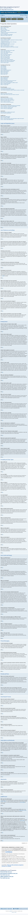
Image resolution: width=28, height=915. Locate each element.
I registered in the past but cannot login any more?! (9, 32)
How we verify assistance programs (15, 864)
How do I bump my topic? (5, 62)
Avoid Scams (10, 9)
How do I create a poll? (4, 53)
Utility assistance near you (6, 876)
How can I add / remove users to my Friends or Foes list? (10, 94)
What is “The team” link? (4, 84)
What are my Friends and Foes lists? (6, 93)
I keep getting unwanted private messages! (7, 89)
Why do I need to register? (5, 27)
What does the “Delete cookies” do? (6, 35)
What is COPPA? (3, 28)
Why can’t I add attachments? (5, 57)
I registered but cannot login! (5, 30)
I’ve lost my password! (4, 33)
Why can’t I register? (4, 29)
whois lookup (22, 820)
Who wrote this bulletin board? (5, 116)
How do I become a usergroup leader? (7, 81)
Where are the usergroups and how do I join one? (8, 80)
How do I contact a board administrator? (7, 119)
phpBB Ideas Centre (22, 810)
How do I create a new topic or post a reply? (8, 50)
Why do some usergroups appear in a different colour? (9, 82)
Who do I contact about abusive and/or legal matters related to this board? (12, 118)
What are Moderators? (4, 78)
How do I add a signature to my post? (6, 52)
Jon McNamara (8, 851)
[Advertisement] (10, 3)
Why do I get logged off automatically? (7, 34)
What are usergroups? (4, 79)
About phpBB (22, 802)
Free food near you (5, 874)
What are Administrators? (5, 77)
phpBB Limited (3, 801)
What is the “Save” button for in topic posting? (8, 60)
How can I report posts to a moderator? (7, 59)
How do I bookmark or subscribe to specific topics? (9, 106)
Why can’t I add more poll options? (6, 54)
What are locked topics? (4, 73)
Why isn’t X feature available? (5, 117)
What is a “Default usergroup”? (5, 83)
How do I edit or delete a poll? (5, 55)
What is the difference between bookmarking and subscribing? (10, 105)
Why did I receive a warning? (5, 58)
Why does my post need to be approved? (7, 61)
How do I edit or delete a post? (5, 51)
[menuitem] (3, 15)
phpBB (3, 275)
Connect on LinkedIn (6, 866)
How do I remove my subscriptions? (6, 108)
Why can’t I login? (3, 31)
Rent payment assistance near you (8, 873)
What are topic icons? (4, 74)
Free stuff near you (5, 878)
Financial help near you (6, 871)
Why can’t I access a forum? (5, 56)
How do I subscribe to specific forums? (7, 107)
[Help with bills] (14, 12)
